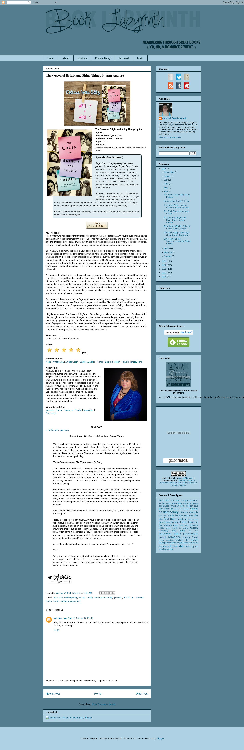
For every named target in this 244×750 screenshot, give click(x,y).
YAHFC (194, 501)
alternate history (190, 503)
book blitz (58, 597)
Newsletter (88, 410)
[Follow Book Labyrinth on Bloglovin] (178, 334)
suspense (164, 546)
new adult (178, 530)
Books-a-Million (112, 362)
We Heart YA (60, 618)
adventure (177, 503)
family (90, 597)
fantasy (179, 515)
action (162, 503)
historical (176, 522)
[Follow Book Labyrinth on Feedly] (178, 346)
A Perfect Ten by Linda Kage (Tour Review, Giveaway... (176, 233)
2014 (164, 261)
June (166, 184)
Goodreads (51, 413)
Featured (124, 58)
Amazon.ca (58, 362)
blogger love (192, 506)
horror (184, 522)
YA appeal (186, 501)
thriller (188, 546)
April (166, 191)
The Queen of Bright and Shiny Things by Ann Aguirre (175, 220)
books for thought (181, 509)
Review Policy (103, 58)
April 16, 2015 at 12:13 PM (80, 618)
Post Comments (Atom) (103, 704)
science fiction (190, 537)
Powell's (125, 362)
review (56, 601)
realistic (163, 537)
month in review (180, 528)
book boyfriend (166, 509)
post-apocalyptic (190, 534)
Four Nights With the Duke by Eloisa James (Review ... (177, 227)
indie (175, 525)
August (167, 176)
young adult (75, 601)
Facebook (68, 410)
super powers (183, 543)
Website (50, 410)
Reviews (82, 58)
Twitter (59, 410)
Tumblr (78, 410)
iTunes (100, 362)
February (168, 252)
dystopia (193, 512)
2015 (164, 169)
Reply (56, 630)
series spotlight (166, 540)
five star (98, 597)
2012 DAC (175, 501)
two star (169, 549)
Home (50, 58)
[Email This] (100, 593)
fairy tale (162, 515)
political (177, 534)
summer (173, 543)
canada (194, 508)
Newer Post (53, 693)
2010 (164, 277)
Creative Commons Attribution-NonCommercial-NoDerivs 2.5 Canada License (178, 482)
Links (140, 58)
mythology (163, 531)
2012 (164, 269)
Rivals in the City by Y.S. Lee (176, 201)
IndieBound (136, 362)
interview (194, 525)
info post (184, 525)
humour (191, 522)
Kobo (48, 362)
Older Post (142, 693)
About (65, 58)
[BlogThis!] (103, 593)
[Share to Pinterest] (113, 593)
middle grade (164, 528)
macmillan (128, 597)
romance (64, 601)
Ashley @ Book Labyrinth (174, 118)
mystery (194, 527)
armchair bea (177, 506)
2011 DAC (164, 500)
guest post (164, 522)
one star (193, 531)
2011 (164, 273)
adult (168, 503)
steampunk (164, 543)
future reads (193, 519)
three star (177, 546)
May (166, 188)
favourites (188, 515)
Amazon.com (71, 362)
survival (194, 542)
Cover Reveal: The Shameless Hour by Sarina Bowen (177, 241)
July (166, 180)
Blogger (160, 738)
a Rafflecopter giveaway (57, 430)
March (167, 248)
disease (184, 512)
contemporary (70, 597)
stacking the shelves (187, 540)
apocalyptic (164, 506)
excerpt (82, 597)
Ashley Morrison (185, 478)
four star (170, 518)
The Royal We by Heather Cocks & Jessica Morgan (176, 206)
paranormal (165, 533)
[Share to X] (107, 593)
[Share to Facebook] (110, 593)
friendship (107, 597)
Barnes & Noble (87, 362)
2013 (164, 265)
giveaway (118, 597)
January (168, 256)
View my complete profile (170, 137)
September (169, 172)
